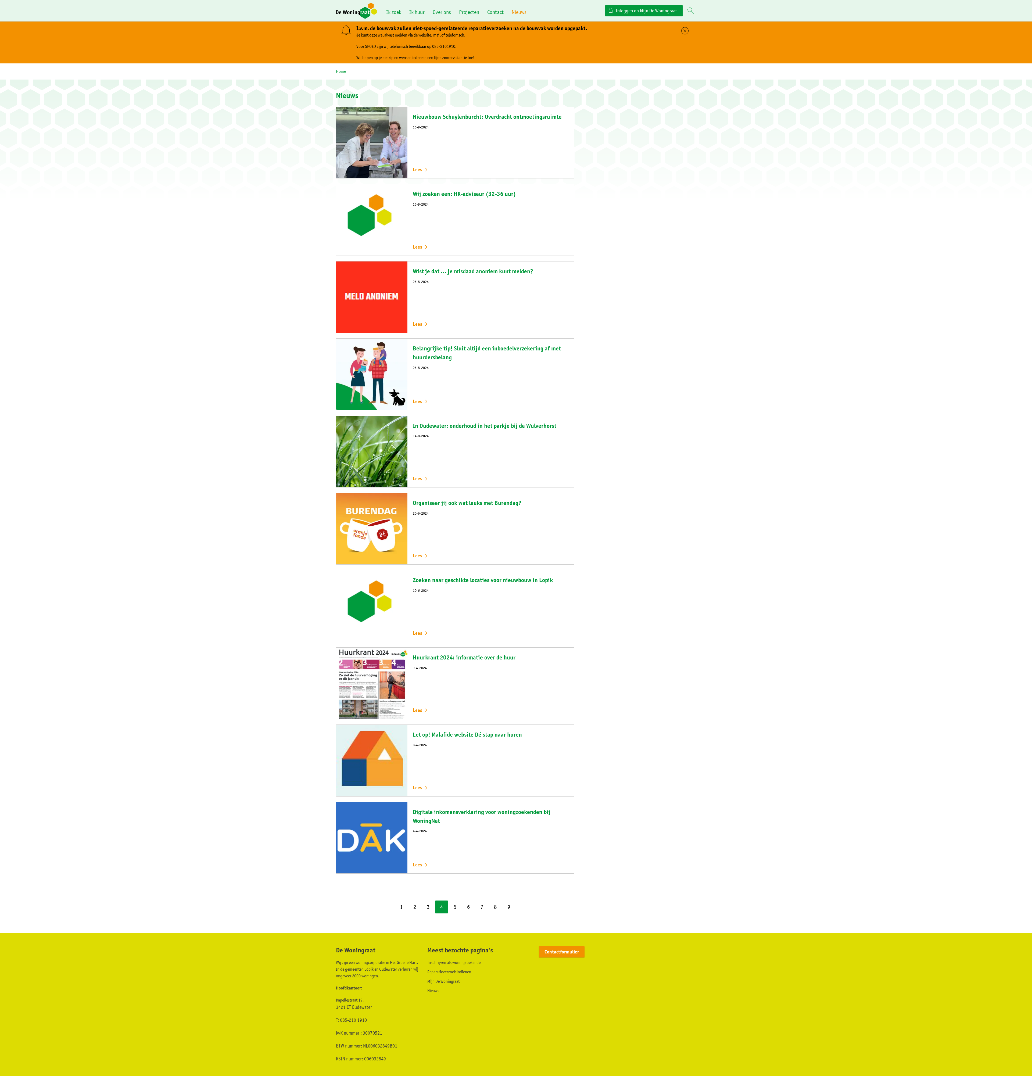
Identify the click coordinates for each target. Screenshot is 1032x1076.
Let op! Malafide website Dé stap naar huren (467, 734)
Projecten (469, 12)
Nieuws (519, 12)
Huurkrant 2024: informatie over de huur (464, 657)
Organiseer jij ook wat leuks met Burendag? (467, 503)
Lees (417, 170)
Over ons (442, 12)
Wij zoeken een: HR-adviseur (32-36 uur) (464, 194)
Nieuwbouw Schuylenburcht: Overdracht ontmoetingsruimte (487, 116)
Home (341, 71)
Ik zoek (393, 12)
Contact (495, 12)
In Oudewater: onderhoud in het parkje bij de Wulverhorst (484, 425)
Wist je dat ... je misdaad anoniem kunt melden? (473, 271)
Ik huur (417, 12)
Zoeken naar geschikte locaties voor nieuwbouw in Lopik (483, 580)
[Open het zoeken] (690, 11)
